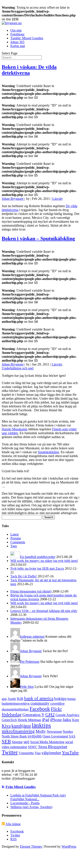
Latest (14, 534)
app (4, 699)
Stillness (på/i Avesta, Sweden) (31, 807)
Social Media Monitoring (47, 742)
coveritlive (57, 703)
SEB (6, 741)
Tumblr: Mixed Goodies (26, 38)
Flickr (56, 709)
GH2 (50, 714)
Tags (13, 546)
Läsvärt (57, 198)
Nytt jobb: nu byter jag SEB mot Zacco (37, 568)
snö (26, 741)
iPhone (56, 719)
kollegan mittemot (32, 636)
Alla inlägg (13, 824)
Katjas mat (17, 46)
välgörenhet (51, 752)
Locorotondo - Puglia (25, 803)
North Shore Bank (14, 736)
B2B (20, 699)
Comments (17, 542)
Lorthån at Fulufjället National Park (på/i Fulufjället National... (38, 797)
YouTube (70, 752)
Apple (12, 699)
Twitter (10, 752)
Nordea (68, 731)
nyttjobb (35, 736)
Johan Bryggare (12, 198)
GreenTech (9, 720)
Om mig (16, 30)
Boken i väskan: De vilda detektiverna (29, 70)
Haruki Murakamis (14, 429)
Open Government (55, 736)
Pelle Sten (27, 686)
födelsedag (12, 714)
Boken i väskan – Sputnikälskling (38, 238)
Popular (15, 538)
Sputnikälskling (48, 452)
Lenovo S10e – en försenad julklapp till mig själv (43, 611)
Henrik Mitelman (29, 720)
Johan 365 (17, 42)
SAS (72, 736)
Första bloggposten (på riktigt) (30, 591)
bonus (71, 699)
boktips (60, 698)
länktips (41, 725)
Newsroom (54, 731)
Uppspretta (26, 753)
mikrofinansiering (18, 731)
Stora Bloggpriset (52, 746)
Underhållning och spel (17, 368)
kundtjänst (21, 725)
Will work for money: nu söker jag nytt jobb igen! (44, 561)
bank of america (38, 698)
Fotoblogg (17, 34)
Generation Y (33, 714)
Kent (75, 720)
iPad (45, 719)
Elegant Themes (31, 846)
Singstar (17, 742)
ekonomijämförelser (15, 709)
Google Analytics (67, 715)
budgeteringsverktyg (16, 703)
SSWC (32, 747)
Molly (41, 731)
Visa (38, 753)
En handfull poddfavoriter (37, 557)
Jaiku (67, 719)
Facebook (40, 709)
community (39, 703)
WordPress (69, 846)
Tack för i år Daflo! (23, 576)
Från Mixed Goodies (21, 787)
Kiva (6, 725)
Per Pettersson (29, 661)
